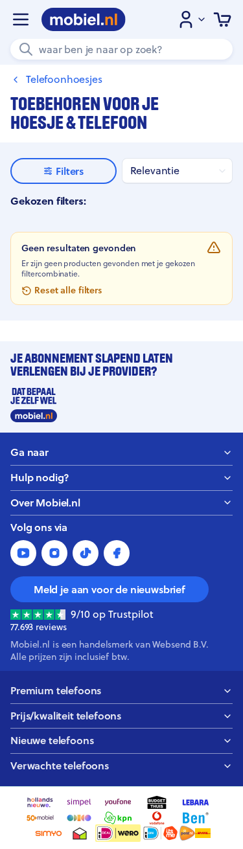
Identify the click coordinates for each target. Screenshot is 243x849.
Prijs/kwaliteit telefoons (65, 716)
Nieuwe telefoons (51, 740)
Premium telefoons (55, 690)
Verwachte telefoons (59, 766)
